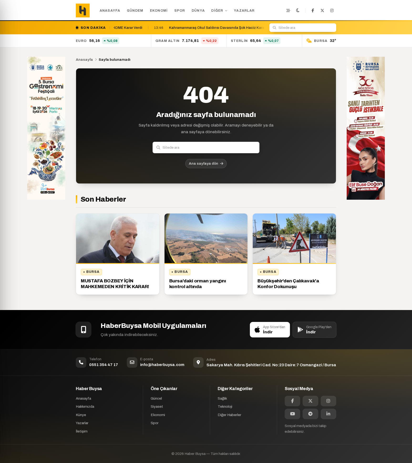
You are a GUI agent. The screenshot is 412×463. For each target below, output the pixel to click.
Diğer (217, 10)
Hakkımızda (85, 406)
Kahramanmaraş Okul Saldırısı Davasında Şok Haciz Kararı (167, 28)
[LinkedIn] (328, 414)
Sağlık (222, 398)
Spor (179, 10)
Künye (81, 415)
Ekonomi (159, 10)
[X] (322, 10)
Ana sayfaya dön (203, 163)
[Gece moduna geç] (298, 10)
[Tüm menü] (288, 10)
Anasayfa (110, 10)
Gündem (135, 10)
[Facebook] (313, 10)
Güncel (156, 398)
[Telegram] (310, 414)
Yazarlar (244, 10)
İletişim (82, 431)
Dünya (198, 10)
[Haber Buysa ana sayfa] (83, 10)
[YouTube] (292, 414)
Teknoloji (225, 406)
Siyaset (157, 406)
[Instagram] (332, 10)
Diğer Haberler (229, 415)
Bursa (93, 272)
